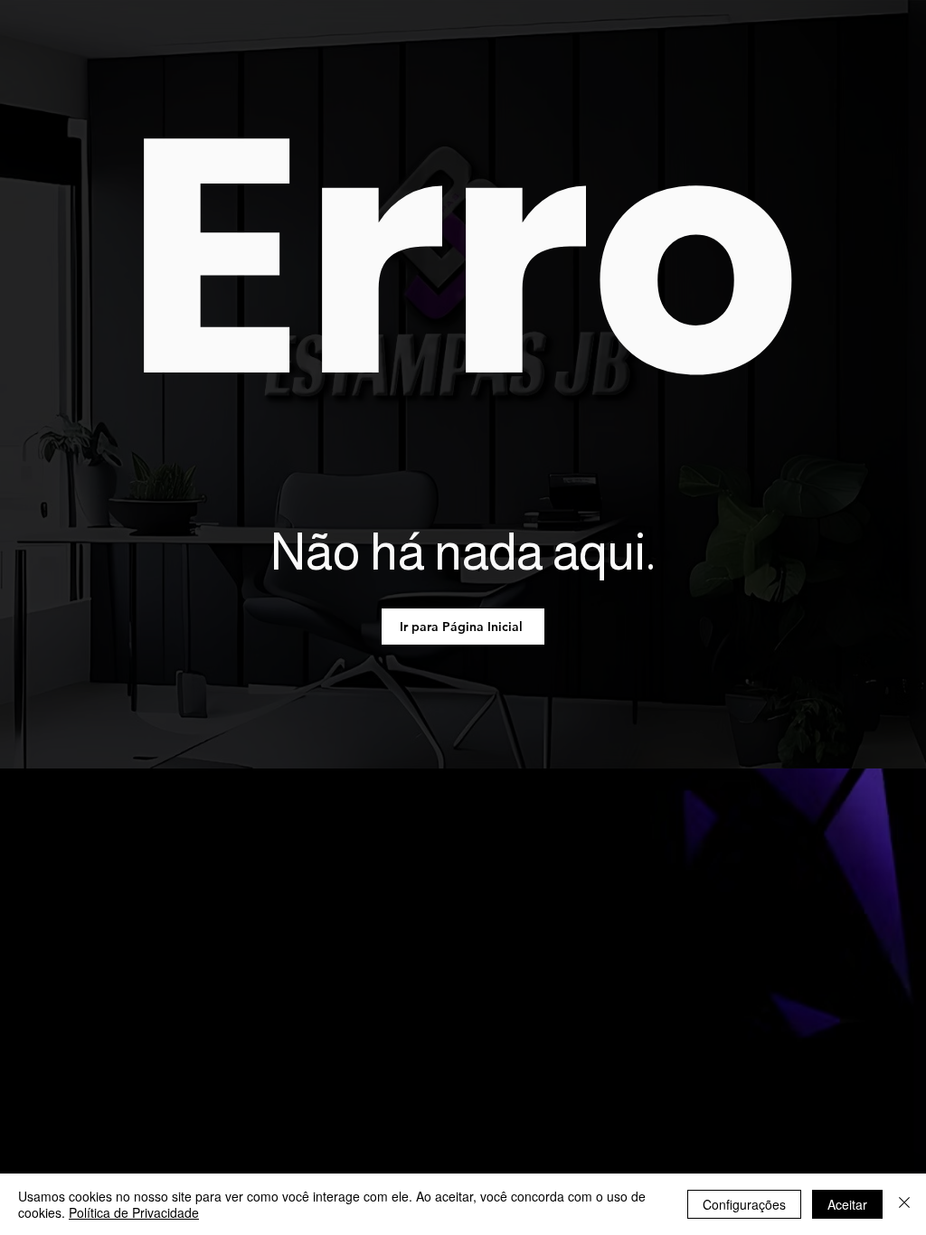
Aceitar (847, 1204)
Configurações (744, 1204)
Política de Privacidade (134, 1212)
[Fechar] (904, 1204)
